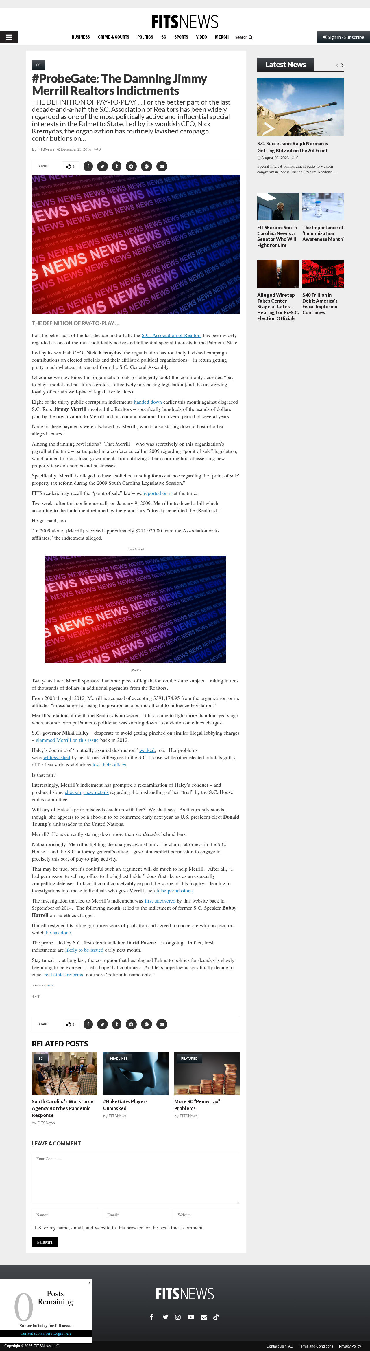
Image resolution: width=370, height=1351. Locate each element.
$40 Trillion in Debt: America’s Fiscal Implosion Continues (320, 303)
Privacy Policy (350, 1346)
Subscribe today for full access (46, 1325)
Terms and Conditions (316, 1346)
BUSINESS (81, 36)
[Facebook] (156, 1317)
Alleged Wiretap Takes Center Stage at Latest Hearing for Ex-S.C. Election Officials (278, 306)
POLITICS (145, 36)
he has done (58, 932)
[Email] (207, 1317)
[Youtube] (194, 1317)
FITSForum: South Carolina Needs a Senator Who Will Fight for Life (277, 236)
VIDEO (201, 36)
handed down (148, 401)
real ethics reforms (63, 974)
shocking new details (87, 791)
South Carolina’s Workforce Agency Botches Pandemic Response (62, 1108)
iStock (49, 985)
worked (147, 749)
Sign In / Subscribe (346, 37)
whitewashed (56, 757)
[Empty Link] (337, 65)
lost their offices (109, 764)
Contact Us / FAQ (280, 1346)
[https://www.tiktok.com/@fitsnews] (216, 1317)
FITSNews (46, 149)
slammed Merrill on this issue (67, 739)
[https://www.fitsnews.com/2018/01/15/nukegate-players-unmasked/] (136, 1073)
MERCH (222, 36)
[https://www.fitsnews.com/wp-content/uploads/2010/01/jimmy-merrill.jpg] (136, 609)
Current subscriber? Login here (46, 1333)
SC (163, 36)
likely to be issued (84, 949)
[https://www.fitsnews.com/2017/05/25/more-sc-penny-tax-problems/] (207, 1073)
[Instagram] (181, 1317)
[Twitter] (168, 1317)
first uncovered (160, 900)
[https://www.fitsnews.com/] (185, 21)
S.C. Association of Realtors (171, 335)
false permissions (174, 890)
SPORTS (181, 36)
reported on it (158, 492)
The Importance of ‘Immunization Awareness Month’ (323, 233)
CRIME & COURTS (113, 36)
